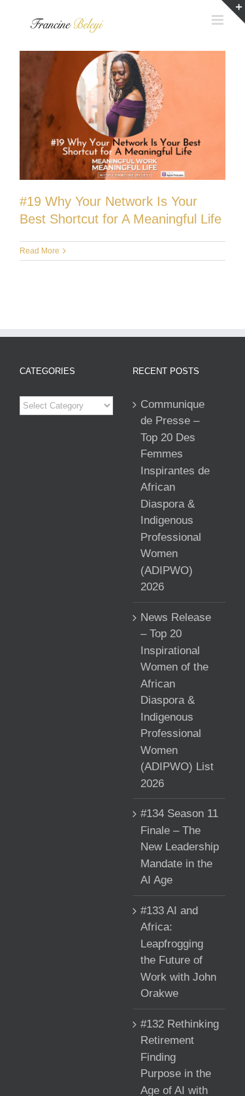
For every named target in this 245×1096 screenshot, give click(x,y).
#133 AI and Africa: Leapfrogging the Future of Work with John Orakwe (178, 952)
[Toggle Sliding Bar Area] (233, 11)
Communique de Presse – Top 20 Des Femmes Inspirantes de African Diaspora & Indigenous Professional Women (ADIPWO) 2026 (175, 496)
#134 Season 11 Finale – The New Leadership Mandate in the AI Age (179, 846)
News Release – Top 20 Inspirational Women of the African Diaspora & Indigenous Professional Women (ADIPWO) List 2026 (177, 700)
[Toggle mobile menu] (218, 20)
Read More (39, 250)
